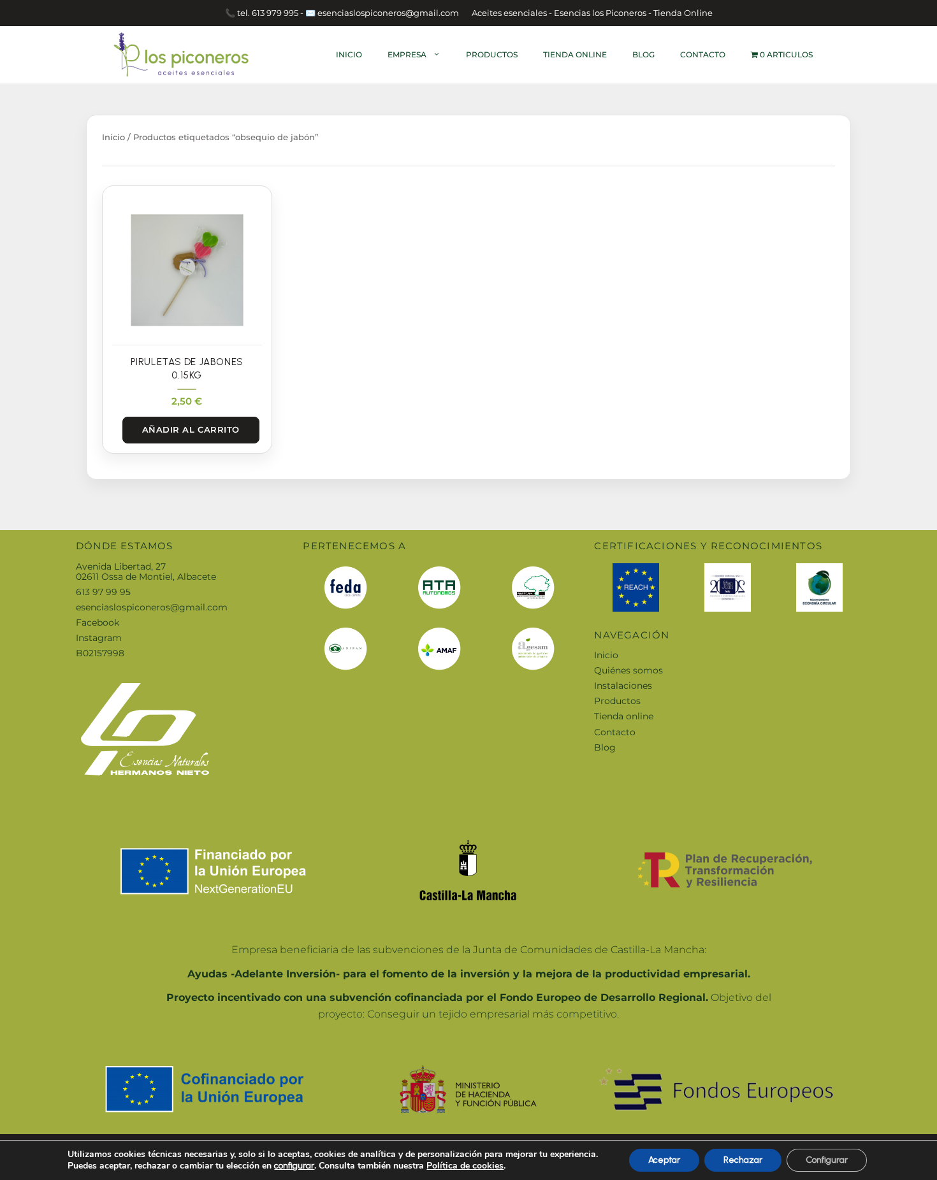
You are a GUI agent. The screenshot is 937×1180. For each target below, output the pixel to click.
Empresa (407, 54)
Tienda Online (575, 54)
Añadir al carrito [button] (191, 429)
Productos (492, 54)
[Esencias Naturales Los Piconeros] (182, 54)
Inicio (349, 54)
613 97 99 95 (103, 592)
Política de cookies (465, 1166)
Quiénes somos (628, 670)
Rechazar (742, 1160)
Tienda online (623, 716)
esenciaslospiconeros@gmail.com (152, 607)
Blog (643, 54)
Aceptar (664, 1160)
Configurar (827, 1160)
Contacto (702, 54)
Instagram (99, 638)
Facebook (97, 622)
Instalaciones (623, 685)
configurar (294, 1165)
